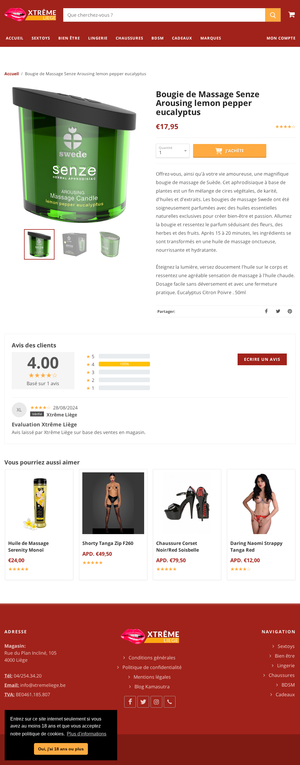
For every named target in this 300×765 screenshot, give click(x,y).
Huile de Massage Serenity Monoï (28, 546)
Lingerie (286, 665)
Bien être (285, 656)
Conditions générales (152, 657)
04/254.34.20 (28, 676)
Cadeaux (285, 694)
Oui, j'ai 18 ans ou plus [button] (61, 749)
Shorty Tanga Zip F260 (107, 543)
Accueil (11, 73)
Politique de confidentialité (152, 667)
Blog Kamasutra (152, 686)
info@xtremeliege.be (43, 685)
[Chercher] (273, 15)
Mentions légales (152, 677)
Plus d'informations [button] (86, 733)
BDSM (288, 685)
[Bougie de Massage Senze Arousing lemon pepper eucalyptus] (74, 155)
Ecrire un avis (262, 359)
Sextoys (286, 646)
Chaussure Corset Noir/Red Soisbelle (177, 546)
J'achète (233, 150)
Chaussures (282, 675)
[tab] (114, 356)
